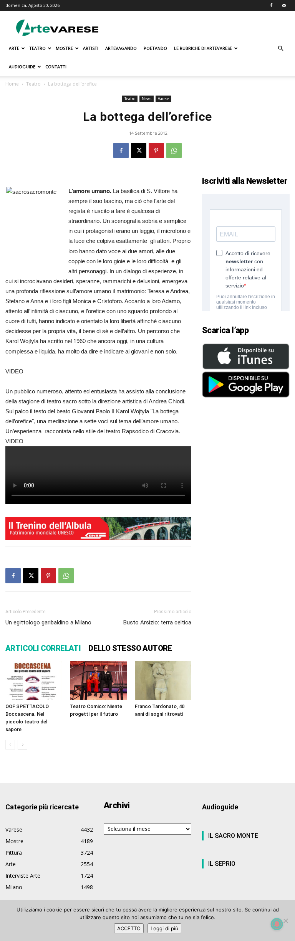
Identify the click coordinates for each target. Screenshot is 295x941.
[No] (285, 920)
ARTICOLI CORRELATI (43, 648)
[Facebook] (271, 5)
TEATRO (37, 48)
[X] (138, 150)
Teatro (33, 84)
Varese (163, 98)
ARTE (14, 48)
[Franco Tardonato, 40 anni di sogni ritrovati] (163, 680)
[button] (280, 48)
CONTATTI (55, 66)
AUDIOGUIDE (22, 66)
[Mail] (284, 5)
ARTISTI (90, 48)
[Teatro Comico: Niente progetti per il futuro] (98, 680)
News (146, 98)
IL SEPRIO (221, 863)
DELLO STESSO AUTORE (130, 648)
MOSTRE (64, 48)
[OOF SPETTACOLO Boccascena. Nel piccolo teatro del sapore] (33, 680)
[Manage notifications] (277, 924)
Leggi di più (164, 928)
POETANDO (155, 48)
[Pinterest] (156, 150)
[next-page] (22, 744)
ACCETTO (129, 928)
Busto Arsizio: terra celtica (157, 622)
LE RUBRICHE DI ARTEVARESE (203, 48)
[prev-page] (10, 744)
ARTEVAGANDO (121, 48)
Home (12, 84)
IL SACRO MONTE (233, 835)
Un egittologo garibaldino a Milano (48, 622)
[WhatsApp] (174, 150)
